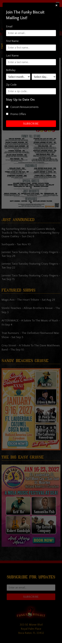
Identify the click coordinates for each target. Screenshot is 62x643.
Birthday (11, 70)
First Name (12, 41)
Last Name (12, 55)
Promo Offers (18, 114)
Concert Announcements (24, 107)
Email (9, 26)
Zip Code (11, 84)
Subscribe (31, 123)
